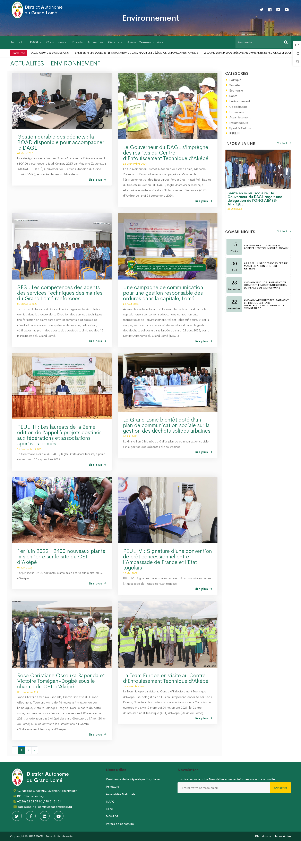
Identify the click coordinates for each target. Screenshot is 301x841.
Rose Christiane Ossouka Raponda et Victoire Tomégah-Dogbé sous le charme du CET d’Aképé (61, 681)
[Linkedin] (278, 10)
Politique (235, 80)
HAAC (110, 801)
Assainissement (239, 117)
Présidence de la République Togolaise (133, 779)
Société (234, 85)
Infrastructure (238, 123)
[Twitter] (261, 10)
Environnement (239, 101)
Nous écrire (283, 836)
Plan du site (263, 836)
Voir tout (282, 143)
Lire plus (96, 180)
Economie (236, 90)
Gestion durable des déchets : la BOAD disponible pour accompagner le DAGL (60, 142)
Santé (233, 96)
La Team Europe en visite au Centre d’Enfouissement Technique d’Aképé (165, 678)
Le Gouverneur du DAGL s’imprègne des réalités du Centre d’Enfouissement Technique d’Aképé (165, 152)
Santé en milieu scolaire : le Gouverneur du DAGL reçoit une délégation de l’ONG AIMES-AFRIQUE (110, 52)
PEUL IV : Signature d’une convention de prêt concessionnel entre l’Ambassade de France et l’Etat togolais (167, 559)
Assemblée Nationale (120, 794)
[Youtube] (287, 10)
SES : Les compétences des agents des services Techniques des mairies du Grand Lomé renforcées (59, 293)
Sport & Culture (240, 128)
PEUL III (234, 133)
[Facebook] (270, 10)
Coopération (238, 107)
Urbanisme (236, 112)
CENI (109, 809)
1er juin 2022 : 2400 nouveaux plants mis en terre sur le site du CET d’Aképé (61, 556)
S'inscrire (280, 787)
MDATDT (112, 816)
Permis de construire (120, 824)
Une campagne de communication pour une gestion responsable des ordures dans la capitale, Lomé (163, 293)
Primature (112, 786)
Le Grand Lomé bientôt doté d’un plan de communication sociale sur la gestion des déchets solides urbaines (166, 425)
